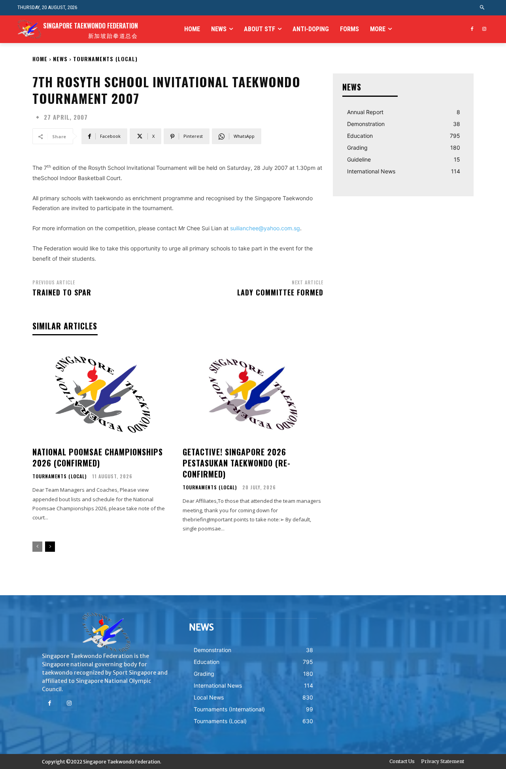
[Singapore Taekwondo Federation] (106, 632)
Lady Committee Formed (280, 292)
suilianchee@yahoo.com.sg (265, 228)
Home (39, 59)
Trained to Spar (61, 292)
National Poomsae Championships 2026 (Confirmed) (97, 457)
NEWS (60, 59)
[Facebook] (471, 29)
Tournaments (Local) (105, 59)
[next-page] (50, 546)
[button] (482, 8)
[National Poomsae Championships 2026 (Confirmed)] (102, 394)
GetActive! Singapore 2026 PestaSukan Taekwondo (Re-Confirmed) (237, 463)
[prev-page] (37, 546)
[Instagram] (484, 29)
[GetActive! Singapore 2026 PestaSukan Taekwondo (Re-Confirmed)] (253, 394)
